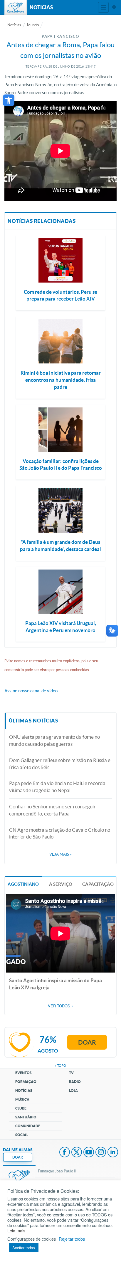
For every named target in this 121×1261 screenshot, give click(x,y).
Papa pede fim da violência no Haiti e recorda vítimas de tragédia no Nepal (57, 786)
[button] (8, 100)
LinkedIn (112, 1152)
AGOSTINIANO (23, 884)
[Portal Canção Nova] (15, 7)
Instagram (100, 1152)
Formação (25, 1082)
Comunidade (27, 1126)
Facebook (64, 1152)
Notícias (14, 25)
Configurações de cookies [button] (31, 1239)
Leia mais (16, 1230)
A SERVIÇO (60, 884)
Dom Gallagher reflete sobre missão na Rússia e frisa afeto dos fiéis (59, 763)
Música (22, 1099)
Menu (103, 7)
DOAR (17, 1157)
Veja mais (60, 854)
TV (71, 1073)
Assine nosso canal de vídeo (31, 690)
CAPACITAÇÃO (98, 884)
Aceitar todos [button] (23, 1247)
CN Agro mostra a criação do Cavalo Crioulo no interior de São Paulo (59, 833)
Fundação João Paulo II (57, 1171)
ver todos (60, 1006)
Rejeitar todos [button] (72, 1239)
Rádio (75, 1082)
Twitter (76, 1152)
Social (21, 1135)
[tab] (23, 883)
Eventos (23, 1073)
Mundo (33, 25)
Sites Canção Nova (114, 7)
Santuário (25, 1117)
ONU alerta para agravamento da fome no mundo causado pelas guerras (54, 740)
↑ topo (60, 1065)
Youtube (88, 1152)
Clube (20, 1108)
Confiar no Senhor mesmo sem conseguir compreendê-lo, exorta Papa (52, 810)
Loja (73, 1090)
